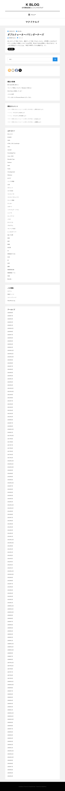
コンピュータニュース (13, 197)
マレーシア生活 (11, 228)
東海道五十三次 (11, 253)
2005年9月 (10, 722)
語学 (9, 263)
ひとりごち (10, 222)
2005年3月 (10, 741)
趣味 (9, 266)
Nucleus (10, 162)
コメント (21, 37)
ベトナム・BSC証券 (13, 112)
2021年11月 (10, 388)
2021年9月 (10, 394)
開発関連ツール (11, 272)
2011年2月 (10, 564)
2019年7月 (10, 423)
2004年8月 (10, 763)
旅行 (9, 241)
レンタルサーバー (12, 231)
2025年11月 (10, 328)
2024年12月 (11, 350)
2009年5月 (10, 628)
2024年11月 (10, 353)
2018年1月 (10, 432)
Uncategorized (11, 172)
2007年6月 (10, 675)
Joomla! (9, 149)
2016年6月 (10, 476)
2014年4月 (10, 527)
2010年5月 (10, 590)
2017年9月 (10, 438)
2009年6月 (10, 624)
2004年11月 (10, 754)
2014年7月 (10, 517)
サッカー (10, 203)
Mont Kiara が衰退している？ (15, 91)
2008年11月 (10, 646)
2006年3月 (10, 703)
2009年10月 (11, 612)
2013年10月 (11, 542)
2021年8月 (10, 397)
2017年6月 (10, 448)
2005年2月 (10, 744)
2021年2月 (10, 416)
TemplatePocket (32, 786)
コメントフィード (12, 297)
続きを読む (11, 49)
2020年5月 (10, 419)
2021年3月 (10, 413)
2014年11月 (10, 508)
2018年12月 (11, 429)
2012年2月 (10, 549)
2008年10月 (11, 650)
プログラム (10, 225)
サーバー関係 (11, 200)
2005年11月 (10, 716)
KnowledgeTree (11, 153)
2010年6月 (10, 587)
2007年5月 (10, 678)
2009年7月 (10, 621)
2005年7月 (10, 728)
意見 (9, 238)
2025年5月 (10, 341)
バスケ (9, 219)
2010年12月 (11, 571)
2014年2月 (10, 533)
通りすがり (38, 109)
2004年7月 (10, 766)
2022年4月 (10, 385)
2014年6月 (10, 520)
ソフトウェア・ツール (13, 209)
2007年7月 (10, 672)
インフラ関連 (11, 181)
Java (9, 146)
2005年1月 (10, 747)
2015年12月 (11, 482)
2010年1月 (10, 602)
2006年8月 (10, 687)
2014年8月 (10, 514)
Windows (10, 175)
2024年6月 (10, 369)
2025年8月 (10, 331)
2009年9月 (10, 615)
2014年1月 (10, 536)
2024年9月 (10, 360)
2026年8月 (10, 312)
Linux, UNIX (10, 156)
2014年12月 (11, 505)
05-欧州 (9, 137)
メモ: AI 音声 (11, 94)
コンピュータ (11, 194)
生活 (9, 257)
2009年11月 (10, 609)
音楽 (9, 276)
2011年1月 (10, 568)
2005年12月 (11, 713)
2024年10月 (11, 356)
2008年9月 (10, 653)
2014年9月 (10, 511)
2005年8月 (10, 725)
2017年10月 (11, 435)
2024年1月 (10, 378)
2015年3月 (10, 498)
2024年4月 (10, 375)
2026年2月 (10, 322)
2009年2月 (10, 637)
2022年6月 (10, 382)
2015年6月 (10, 489)
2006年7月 (10, 691)
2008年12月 (11, 643)
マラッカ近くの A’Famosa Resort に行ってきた (19, 97)
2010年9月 (10, 577)
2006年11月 (10, 681)
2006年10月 (11, 684)
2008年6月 (10, 659)
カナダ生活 (10, 190)
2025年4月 (10, 344)
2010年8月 (10, 580)
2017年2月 (10, 457)
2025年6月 (10, 338)
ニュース (10, 212)
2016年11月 (10, 464)
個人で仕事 (10, 235)
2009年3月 (10, 634)
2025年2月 (10, 347)
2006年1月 (10, 710)
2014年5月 (10, 524)
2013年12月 (11, 539)
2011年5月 (10, 555)
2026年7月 (10, 315)
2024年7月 (10, 366)
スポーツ (10, 206)
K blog (32, 5)
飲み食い (20, 31)
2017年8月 (10, 442)
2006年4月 (10, 700)
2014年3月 (10, 530)
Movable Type (11, 159)
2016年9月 (10, 470)
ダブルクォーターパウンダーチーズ (26, 34)
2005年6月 (10, 732)
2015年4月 (10, 495)
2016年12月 (11, 460)
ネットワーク (11, 216)
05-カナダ (10, 134)
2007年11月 (10, 665)
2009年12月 (11, 605)
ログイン (10, 291)
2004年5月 (10, 773)
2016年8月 (10, 473)
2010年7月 (10, 583)
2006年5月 (10, 697)
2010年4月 (10, 593)
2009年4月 (10, 631)
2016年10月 (11, 467)
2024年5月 (10, 372)
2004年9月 (10, 760)
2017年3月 (10, 454)
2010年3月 (10, 596)
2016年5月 (10, 479)
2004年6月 (10, 769)
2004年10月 (11, 757)
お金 (9, 184)
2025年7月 (10, 334)
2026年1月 (10, 325)
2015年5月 (10, 492)
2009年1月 (10, 640)
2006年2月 (10, 706)
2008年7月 (10, 656)
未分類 (9, 247)
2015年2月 (10, 501)
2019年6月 (10, 426)
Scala (9, 168)
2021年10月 (11, 391)
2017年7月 (10, 445)
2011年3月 (10, 561)
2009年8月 (10, 618)
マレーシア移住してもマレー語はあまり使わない (20, 87)
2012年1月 (10, 552)
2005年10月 (11, 719)
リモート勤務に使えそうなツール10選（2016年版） (21, 109)
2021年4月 (10, 410)
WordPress (44, 786)
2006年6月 (10, 694)
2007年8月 (10, 668)
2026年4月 (10, 319)
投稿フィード (11, 294)
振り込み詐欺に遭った (13, 84)
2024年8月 (10, 363)
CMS (9, 140)
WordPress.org (11, 300)
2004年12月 (11, 750)
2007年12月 (11, 662)
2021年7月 (10, 401)
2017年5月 (10, 451)
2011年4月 (10, 558)
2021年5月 (10, 407)
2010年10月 (11, 574)
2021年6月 (10, 404)
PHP (9, 165)
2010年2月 (10, 599)
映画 (9, 244)
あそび (9, 178)
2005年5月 (10, 735)
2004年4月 (10, 776)
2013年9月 (10, 546)
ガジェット (10, 187)
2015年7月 (10, 486)
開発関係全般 (11, 269)
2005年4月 (10, 738)
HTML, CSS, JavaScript (13, 143)
